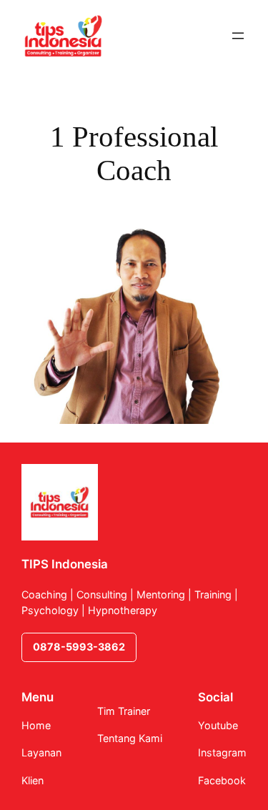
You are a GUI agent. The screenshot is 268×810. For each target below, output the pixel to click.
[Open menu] (238, 35)
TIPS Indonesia (64, 564)
